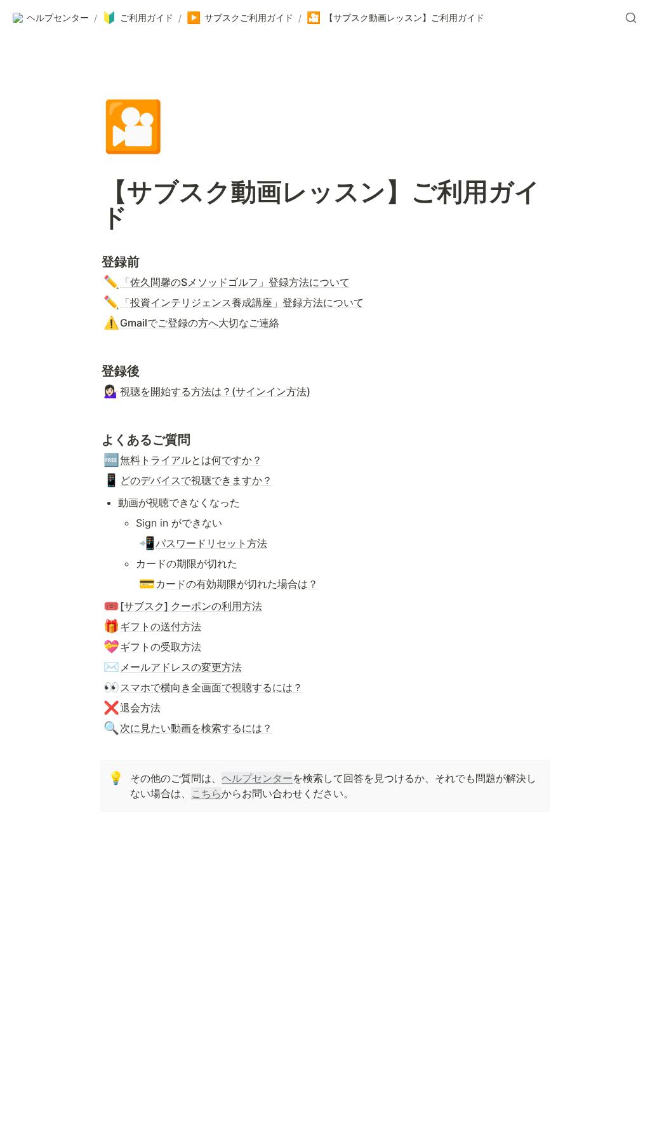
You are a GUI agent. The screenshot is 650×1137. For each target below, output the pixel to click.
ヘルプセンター (257, 778)
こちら (206, 793)
